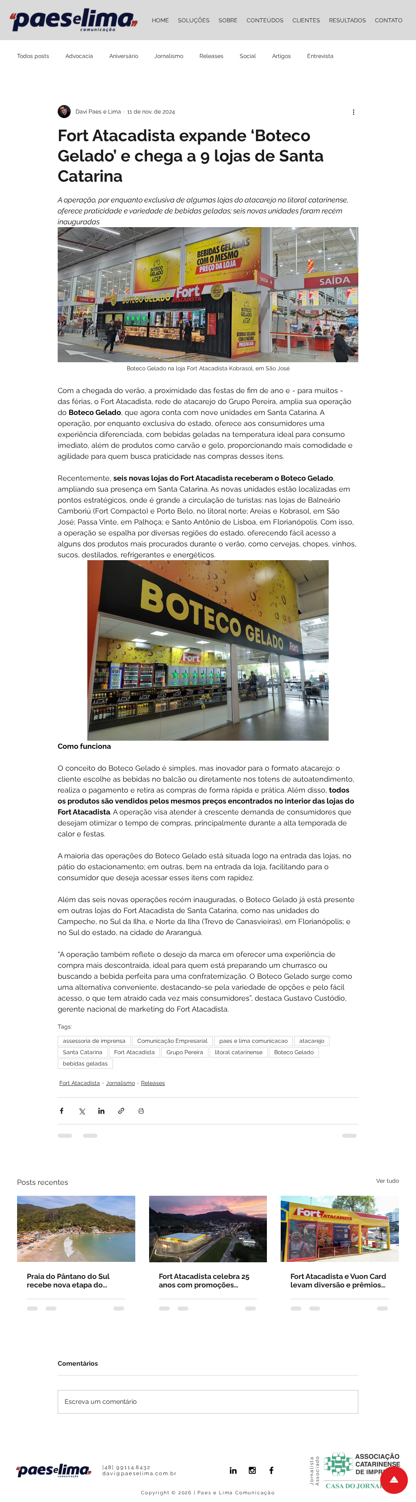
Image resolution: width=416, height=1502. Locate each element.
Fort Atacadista (134, 1052)
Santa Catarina (82, 1052)
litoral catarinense (238, 1052)
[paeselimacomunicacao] (271, 1470)
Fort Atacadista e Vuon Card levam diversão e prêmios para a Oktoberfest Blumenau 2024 (338, 1280)
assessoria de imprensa (94, 1041)
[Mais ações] (353, 111)
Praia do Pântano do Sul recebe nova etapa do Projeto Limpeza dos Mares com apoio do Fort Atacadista (74, 1280)
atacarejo (311, 1041)
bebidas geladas (85, 1063)
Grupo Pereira (185, 1052)
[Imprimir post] (141, 1111)
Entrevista (320, 56)
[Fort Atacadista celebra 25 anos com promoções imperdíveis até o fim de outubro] (208, 1229)
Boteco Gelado (294, 1052)
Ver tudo (387, 1181)
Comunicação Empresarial (172, 1041)
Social (248, 56)
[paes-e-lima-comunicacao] (233, 1470)
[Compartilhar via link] (121, 1111)
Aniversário (123, 56)
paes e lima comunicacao (253, 1041)
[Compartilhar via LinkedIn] (101, 1111)
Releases (211, 56)
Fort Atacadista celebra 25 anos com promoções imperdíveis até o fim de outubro (204, 1280)
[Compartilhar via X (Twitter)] (81, 1111)
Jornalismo (168, 56)
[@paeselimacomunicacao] (252, 1470)
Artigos (281, 56)
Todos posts (33, 56)
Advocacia (79, 56)
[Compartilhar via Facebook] (61, 1111)
